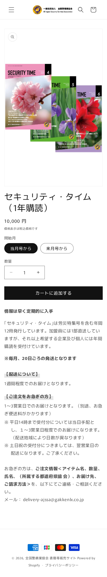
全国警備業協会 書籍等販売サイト (50, 558)
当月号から (21, 248)
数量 (8, 261)
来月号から (57, 248)
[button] (11, 9)
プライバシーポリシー (61, 565)
